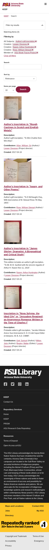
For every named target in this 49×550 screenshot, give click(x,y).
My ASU (40, 511)
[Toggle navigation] (45, 4)
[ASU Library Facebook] (6, 384)
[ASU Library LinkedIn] (26, 384)
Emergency (39, 541)
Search (6, 62)
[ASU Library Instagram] (19, 384)
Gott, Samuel (21, 341)
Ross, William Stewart (25, 208)
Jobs (7, 511)
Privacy (8, 546)
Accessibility (10, 541)
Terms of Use (38, 536)
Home (6, 414)
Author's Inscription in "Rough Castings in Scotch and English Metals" (21, 127)
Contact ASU (38, 506)
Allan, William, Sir (23, 146)
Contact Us (8, 402)
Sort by (7, 74)
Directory (9, 515)
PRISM (7, 424)
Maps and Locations (14, 506)
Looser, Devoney (11, 148)
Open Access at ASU (12, 446)
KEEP (4, 9)
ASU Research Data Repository (17, 428)
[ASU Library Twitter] (12, 384)
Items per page (10, 86)
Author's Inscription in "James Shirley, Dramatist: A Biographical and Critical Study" (22, 251)
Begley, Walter (23, 343)
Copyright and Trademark (16, 536)
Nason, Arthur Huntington (27, 273)
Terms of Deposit (11, 441)
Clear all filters (10, 56)
